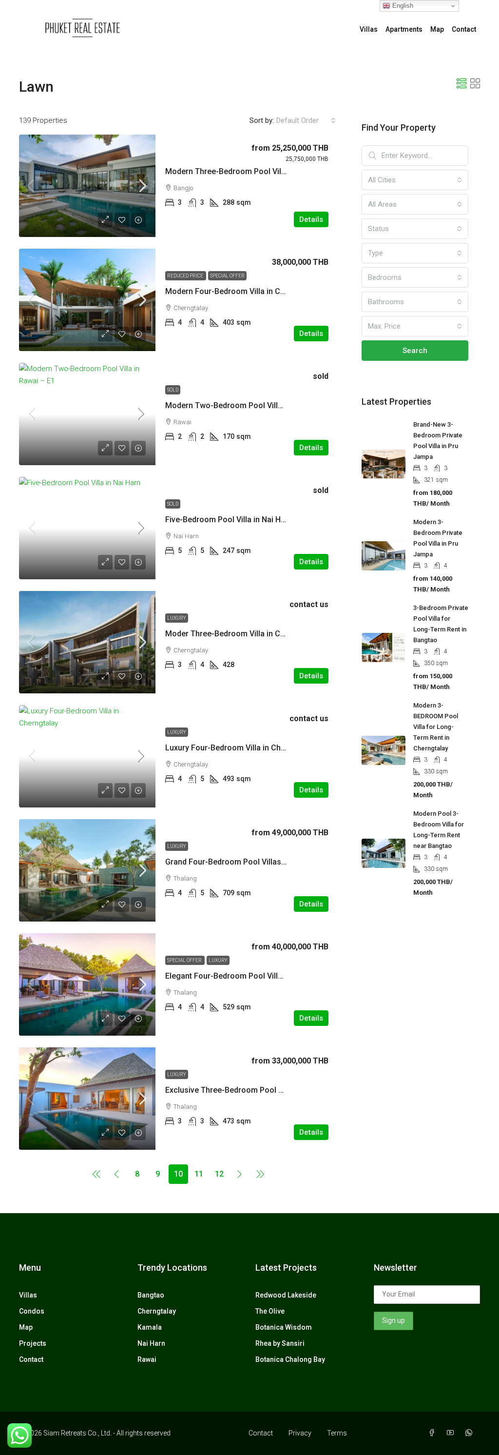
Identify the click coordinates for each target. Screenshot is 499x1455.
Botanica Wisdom (283, 1327)
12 (219, 1174)
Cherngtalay (156, 1311)
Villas (369, 29)
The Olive (270, 1311)
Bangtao (150, 1295)
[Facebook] (433, 1433)
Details (311, 219)
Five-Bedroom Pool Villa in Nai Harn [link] (228, 519)
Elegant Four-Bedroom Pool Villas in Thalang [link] (245, 976)
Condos (31, 1311)
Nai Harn (151, 1343)
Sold (172, 390)
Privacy (299, 1433)
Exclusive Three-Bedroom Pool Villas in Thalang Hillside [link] (265, 1090)
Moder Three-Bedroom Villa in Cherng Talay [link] (243, 633)
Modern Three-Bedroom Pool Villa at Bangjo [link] (244, 171)
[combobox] (306, 120)
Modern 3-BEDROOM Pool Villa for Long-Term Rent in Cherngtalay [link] (435, 727)
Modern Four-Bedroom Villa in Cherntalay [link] (239, 291)
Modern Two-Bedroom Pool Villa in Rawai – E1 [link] (248, 405)
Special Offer (227, 275)
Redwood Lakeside (285, 1295)
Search (415, 350)
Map (437, 29)
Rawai (146, 1359)
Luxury (176, 618)
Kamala (149, 1327)
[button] (461, 84)
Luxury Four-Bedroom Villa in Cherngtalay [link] (239, 747)
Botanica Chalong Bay (290, 1359)
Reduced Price (185, 275)
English (401, 5)
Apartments (403, 29)
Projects (32, 1343)
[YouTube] (452, 1433)
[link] (87, 186)
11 (198, 1174)
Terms (337, 1433)
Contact (464, 29)
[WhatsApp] (470, 1433)
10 (178, 1174)
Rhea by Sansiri (280, 1343)
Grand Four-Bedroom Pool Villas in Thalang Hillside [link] (257, 861)
